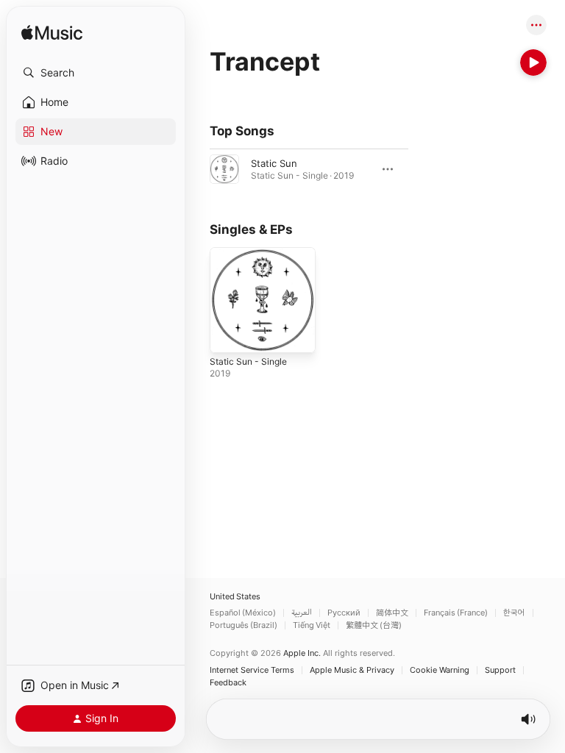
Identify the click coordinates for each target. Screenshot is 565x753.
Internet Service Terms (252, 670)
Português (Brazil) (243, 625)
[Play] (533, 62)
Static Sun (274, 163)
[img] (51, 33)
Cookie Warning (439, 670)
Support (500, 670)
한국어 (514, 613)
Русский (343, 613)
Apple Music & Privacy (352, 670)
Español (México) (243, 613)
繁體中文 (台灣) (374, 625)
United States (235, 597)
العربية (301, 613)
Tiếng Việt (311, 625)
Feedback (228, 683)
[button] (95, 72)
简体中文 (392, 613)
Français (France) (456, 613)
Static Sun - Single (248, 361)
